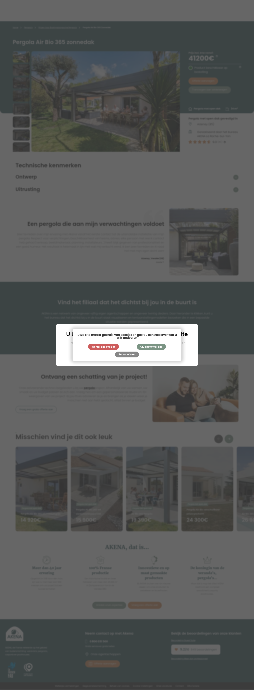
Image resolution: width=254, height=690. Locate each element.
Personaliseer (127, 354)
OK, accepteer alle (151, 347)
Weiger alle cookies (103, 347)
